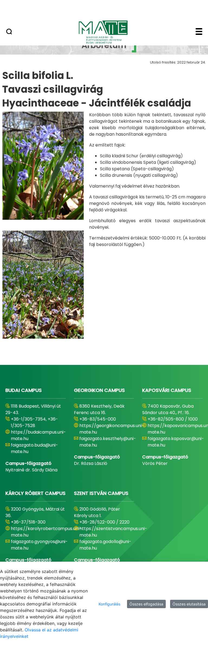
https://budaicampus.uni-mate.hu (38, 435)
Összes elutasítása (189, 604)
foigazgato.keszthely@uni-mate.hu (107, 441)
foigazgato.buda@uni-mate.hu (34, 448)
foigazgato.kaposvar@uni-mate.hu (176, 441)
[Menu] (199, 32)
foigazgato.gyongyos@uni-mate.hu (39, 544)
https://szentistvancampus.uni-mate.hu (113, 531)
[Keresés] (9, 32)
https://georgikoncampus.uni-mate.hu (111, 428)
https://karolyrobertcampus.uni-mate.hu (46, 531)
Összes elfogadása (146, 604)
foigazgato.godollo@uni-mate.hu (105, 544)
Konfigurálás (109, 604)
